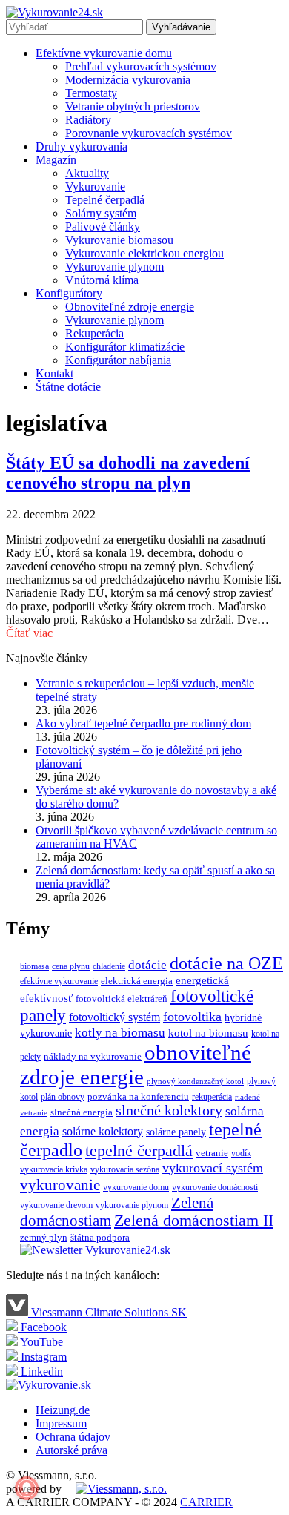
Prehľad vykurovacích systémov (140, 66)
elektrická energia (137, 980)
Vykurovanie (95, 186)
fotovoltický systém (114, 1017)
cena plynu (71, 966)
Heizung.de (63, 1410)
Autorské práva (71, 1450)
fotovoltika (192, 1016)
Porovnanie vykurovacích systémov (148, 133)
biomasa (34, 966)
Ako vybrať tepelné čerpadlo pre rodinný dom (143, 723)
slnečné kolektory (169, 1110)
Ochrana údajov (73, 1436)
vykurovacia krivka (53, 1169)
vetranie (212, 1152)
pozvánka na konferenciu (138, 1096)
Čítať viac (29, 633)
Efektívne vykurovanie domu (104, 53)
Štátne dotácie (68, 386)
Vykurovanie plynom (114, 266)
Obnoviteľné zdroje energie (129, 306)
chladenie (109, 966)
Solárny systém (100, 213)
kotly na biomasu (120, 1033)
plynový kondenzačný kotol (195, 1081)
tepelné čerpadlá (139, 1150)
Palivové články (102, 226)
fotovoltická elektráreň (121, 998)
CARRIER (206, 1502)
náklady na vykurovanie (93, 1056)
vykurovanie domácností (215, 1187)
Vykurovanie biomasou (119, 240)
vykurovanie (60, 1185)
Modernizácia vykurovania (127, 79)
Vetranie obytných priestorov (132, 106)
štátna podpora (100, 1237)
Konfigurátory (69, 293)
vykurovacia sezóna (124, 1169)
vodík (241, 1153)
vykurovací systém (212, 1168)
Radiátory (88, 119)
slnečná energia (81, 1112)
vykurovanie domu (136, 1187)
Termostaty (91, 93)
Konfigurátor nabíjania (118, 360)
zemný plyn (43, 1237)
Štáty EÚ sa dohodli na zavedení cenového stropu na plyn (128, 472)
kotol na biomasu (208, 1033)
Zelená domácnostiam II (193, 1221)
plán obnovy (62, 1097)
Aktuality (87, 173)
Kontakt (54, 373)
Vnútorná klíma (102, 280)
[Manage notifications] (27, 1488)
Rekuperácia (94, 333)
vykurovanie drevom (56, 1205)
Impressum (61, 1423)
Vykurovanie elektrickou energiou (144, 253)
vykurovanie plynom (132, 1205)
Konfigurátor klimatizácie (125, 346)
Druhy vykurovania (81, 146)
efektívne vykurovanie (59, 981)
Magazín (56, 160)
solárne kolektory (102, 1131)
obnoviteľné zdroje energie (135, 1064)
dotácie (147, 965)
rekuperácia (212, 1097)
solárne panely (176, 1132)
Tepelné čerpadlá (104, 200)
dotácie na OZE (226, 963)
